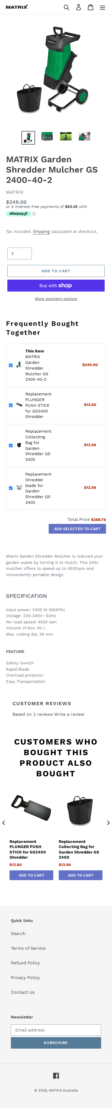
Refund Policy (25, 962)
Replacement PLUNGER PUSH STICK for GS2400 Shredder (38, 405)
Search (18, 933)
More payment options (56, 298)
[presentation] (4, 823)
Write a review (69, 714)
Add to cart (31, 875)
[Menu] (102, 7)
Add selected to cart (77, 529)
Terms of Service (28, 948)
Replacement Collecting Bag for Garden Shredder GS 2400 (79, 849)
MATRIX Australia (63, 1090)
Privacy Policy (25, 977)
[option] (28, 138)
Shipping (41, 231)
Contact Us (23, 992)
